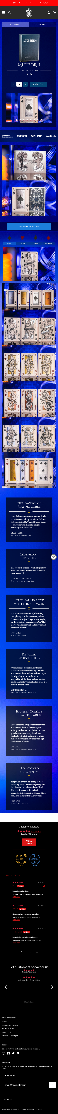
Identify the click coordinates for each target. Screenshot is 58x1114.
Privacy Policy (7, 1032)
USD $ (6, 1100)
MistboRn (29, 65)
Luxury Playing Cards (10, 1025)
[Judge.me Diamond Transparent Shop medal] (34, 859)
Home (4, 1022)
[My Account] (48, 12)
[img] (18, 882)
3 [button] (30, 952)
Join (52, 1085)
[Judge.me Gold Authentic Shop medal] (21, 859)
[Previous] (11, 108)
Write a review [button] (29, 842)
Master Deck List (8, 1029)
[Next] (46, 108)
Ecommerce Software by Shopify (32, 1109)
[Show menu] (3, 12)
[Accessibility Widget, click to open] (54, 557)
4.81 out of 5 (36, 832)
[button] (34, 952)
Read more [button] (16, 897)
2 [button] (26, 952)
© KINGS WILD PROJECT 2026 (10, 1109)
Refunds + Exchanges (10, 1036)
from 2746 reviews (29, 972)
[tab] (17, 120)
